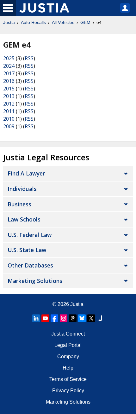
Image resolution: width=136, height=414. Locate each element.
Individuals (22, 189)
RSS (29, 58)
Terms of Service (68, 379)
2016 (9, 81)
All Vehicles (63, 22)
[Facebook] (54, 318)
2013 (9, 96)
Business (19, 204)
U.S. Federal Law (30, 235)
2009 (9, 126)
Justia (9, 22)
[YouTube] (45, 318)
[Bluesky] (82, 318)
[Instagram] (63, 318)
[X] (91, 318)
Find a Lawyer (26, 173)
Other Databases (30, 265)
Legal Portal (68, 345)
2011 (9, 111)
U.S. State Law (27, 250)
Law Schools (24, 219)
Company (68, 356)
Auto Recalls (33, 22)
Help (68, 368)
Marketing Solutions (35, 281)
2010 (9, 118)
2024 (9, 65)
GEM (85, 22)
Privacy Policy (68, 390)
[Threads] (73, 318)
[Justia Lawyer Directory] (100, 318)
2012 (9, 103)
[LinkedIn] (36, 318)
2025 (9, 58)
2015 (9, 88)
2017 (9, 73)
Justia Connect (68, 333)
